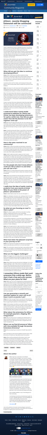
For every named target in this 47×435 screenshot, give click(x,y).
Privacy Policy (39, 307)
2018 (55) (38, 55)
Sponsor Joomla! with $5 (35, 423)
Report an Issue (25, 425)
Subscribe (38, 309)
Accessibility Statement (11, 423)
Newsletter (20, 11)
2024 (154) (38, 35)
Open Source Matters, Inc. (22, 430)
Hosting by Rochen (23, 434)
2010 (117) (38, 88)
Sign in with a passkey (39, 256)
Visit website (12, 404)
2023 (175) (38, 39)
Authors (14, 11)
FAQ (29, 11)
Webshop (18, 347)
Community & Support (28, 1)
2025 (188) (38, 31)
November (24, 25)
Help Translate (18, 425)
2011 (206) (38, 84)
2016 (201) (38, 64)
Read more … (39, 122)
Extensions (6, 347)
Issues (9, 11)
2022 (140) (38, 43)
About (25, 11)
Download (31, 4)
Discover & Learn (20, 1)
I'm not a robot (39, 292)
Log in (39, 261)
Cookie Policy (27, 423)
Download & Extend (11, 1)
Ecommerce (12, 347)
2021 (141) (38, 47)
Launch (39, 4)
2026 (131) (38, 27)
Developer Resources (38, 1)
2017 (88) (38, 60)
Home (5, 11)
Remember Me (39, 251)
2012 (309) (38, 80)
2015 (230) (38, 68)
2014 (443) (38, 72)
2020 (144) (38, 51)
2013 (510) (38, 76)
